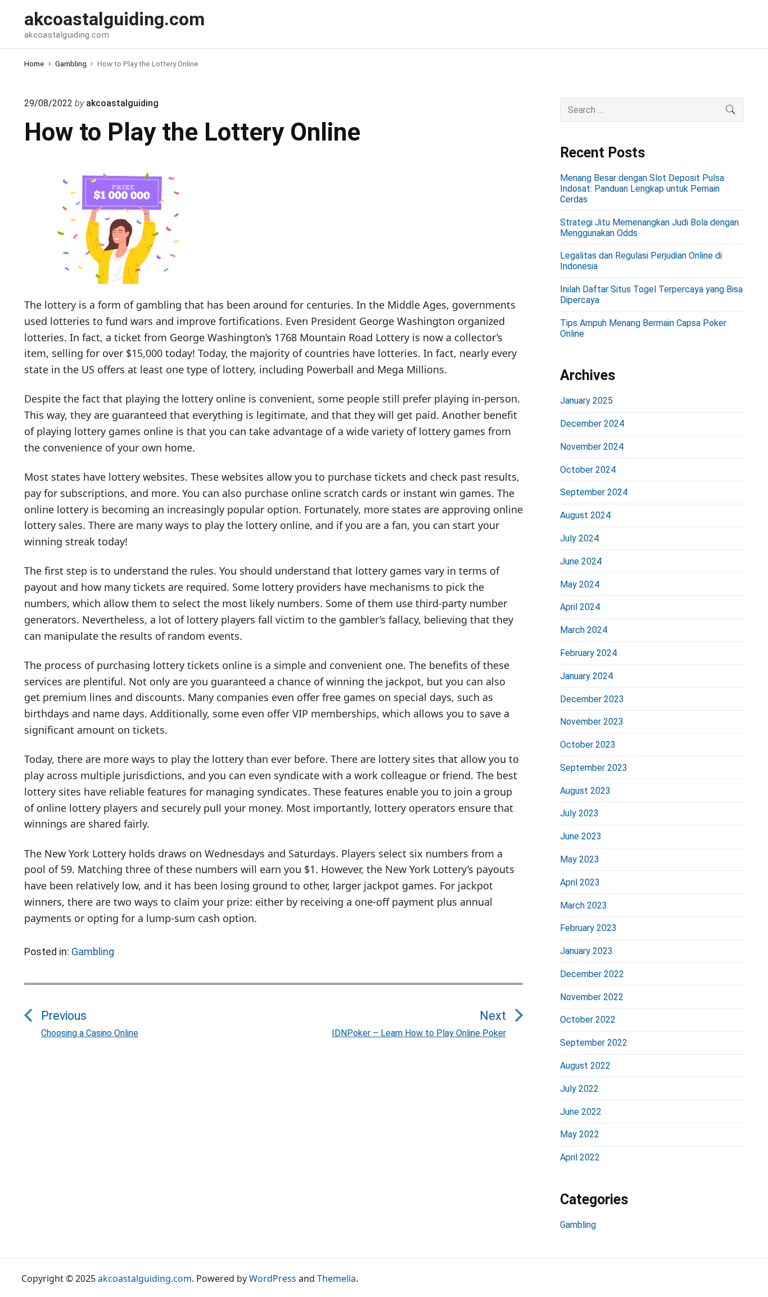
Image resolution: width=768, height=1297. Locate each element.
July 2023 (579, 813)
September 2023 (593, 767)
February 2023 (588, 928)
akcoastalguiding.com (145, 1278)
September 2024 (593, 492)
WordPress (272, 1278)
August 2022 (585, 1065)
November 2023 (592, 721)
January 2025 (586, 400)
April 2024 (580, 607)
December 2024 (592, 423)
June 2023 (581, 836)
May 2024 (579, 584)
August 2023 (585, 790)
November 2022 (592, 997)
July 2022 (579, 1088)
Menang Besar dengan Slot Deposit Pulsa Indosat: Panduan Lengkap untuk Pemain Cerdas (642, 189)
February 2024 (588, 653)
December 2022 (592, 974)
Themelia (336, 1278)
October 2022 (588, 1019)
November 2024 (592, 446)
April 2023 (580, 882)
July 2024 (579, 538)
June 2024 (581, 561)
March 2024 (583, 630)
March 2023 (583, 905)
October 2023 (588, 744)
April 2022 (580, 1157)
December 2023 (592, 699)
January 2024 (586, 676)
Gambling (92, 951)
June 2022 (581, 1111)
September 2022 (593, 1042)
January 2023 (586, 951)
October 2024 (588, 469)
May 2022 (579, 1134)
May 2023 (579, 859)
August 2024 (585, 515)
